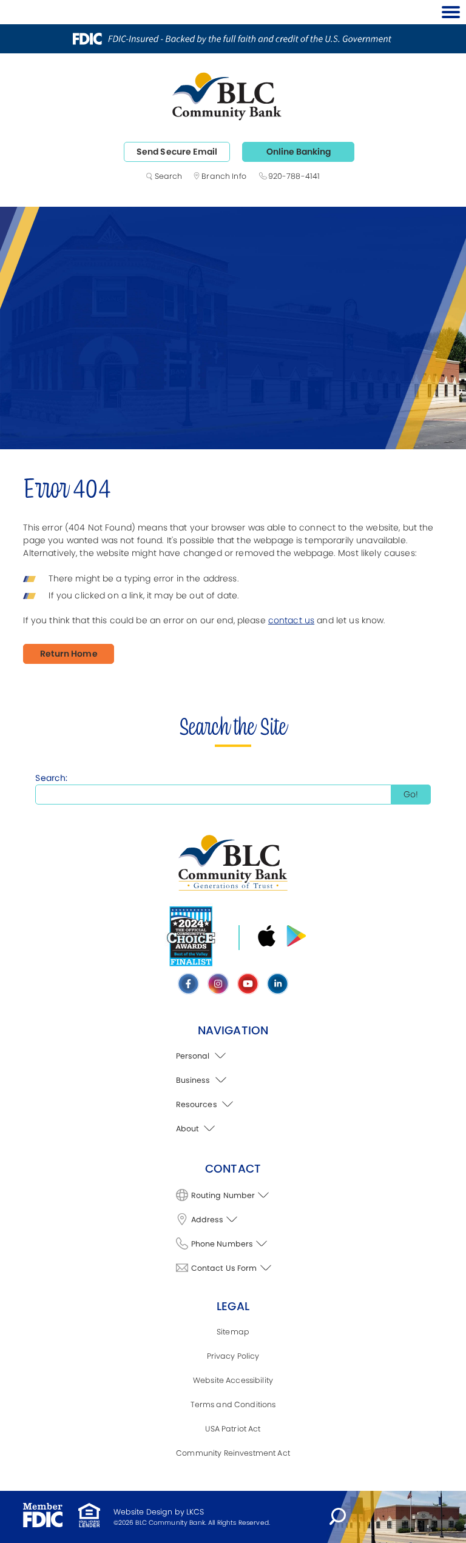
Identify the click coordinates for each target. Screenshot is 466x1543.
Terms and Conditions (233, 1404)
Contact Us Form (224, 1268)
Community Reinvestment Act (233, 1453)
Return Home (69, 654)
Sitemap (233, 1332)
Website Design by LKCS (158, 1512)
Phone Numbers (222, 1244)
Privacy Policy (233, 1356)
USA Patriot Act (232, 1429)
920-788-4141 (294, 176)
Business (194, 1080)
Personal (194, 1056)
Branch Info (223, 176)
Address (207, 1219)
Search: (51, 778)
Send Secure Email (177, 152)
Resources (197, 1104)
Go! (411, 794)
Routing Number (223, 1195)
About (188, 1128)
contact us (291, 620)
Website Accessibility (233, 1380)
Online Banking (298, 152)
